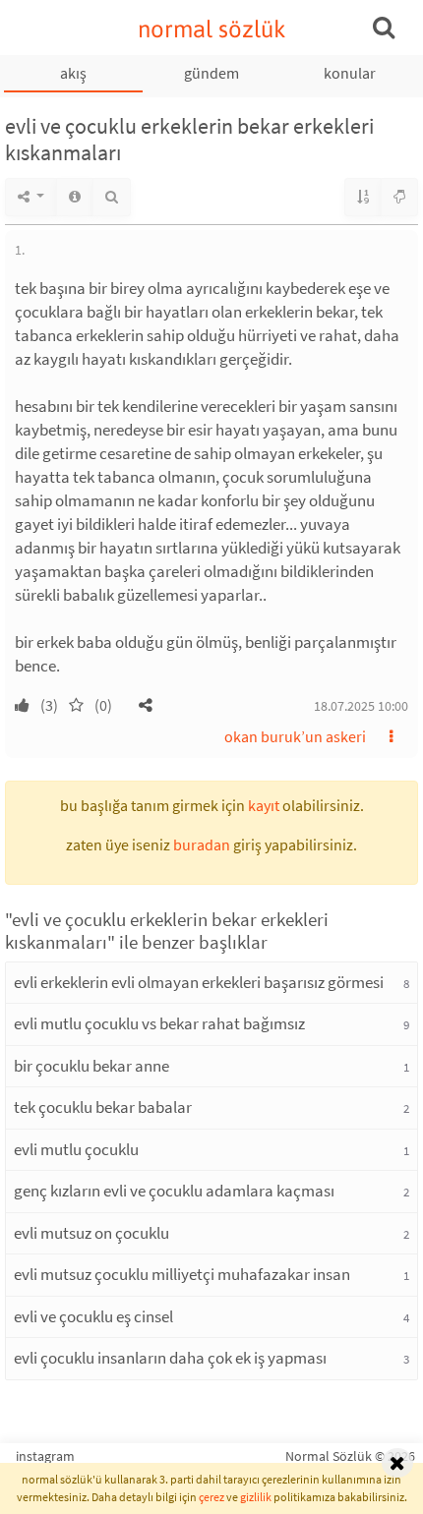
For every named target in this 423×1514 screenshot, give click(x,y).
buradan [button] (201, 844)
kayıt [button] (263, 805)
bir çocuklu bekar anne (91, 1066)
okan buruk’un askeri (295, 736)
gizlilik (256, 1496)
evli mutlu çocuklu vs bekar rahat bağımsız (159, 1023)
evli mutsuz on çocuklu (91, 1233)
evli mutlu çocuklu (76, 1149)
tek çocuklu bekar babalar (103, 1107)
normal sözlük (212, 29)
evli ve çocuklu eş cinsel (93, 1316)
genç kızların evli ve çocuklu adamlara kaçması (174, 1190)
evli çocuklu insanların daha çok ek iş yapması (170, 1357)
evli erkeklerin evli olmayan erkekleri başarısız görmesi (199, 982)
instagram (45, 1456)
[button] (145, 705)
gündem (211, 73)
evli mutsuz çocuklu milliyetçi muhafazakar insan (182, 1274)
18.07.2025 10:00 (361, 706)
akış (73, 73)
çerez (211, 1496)
